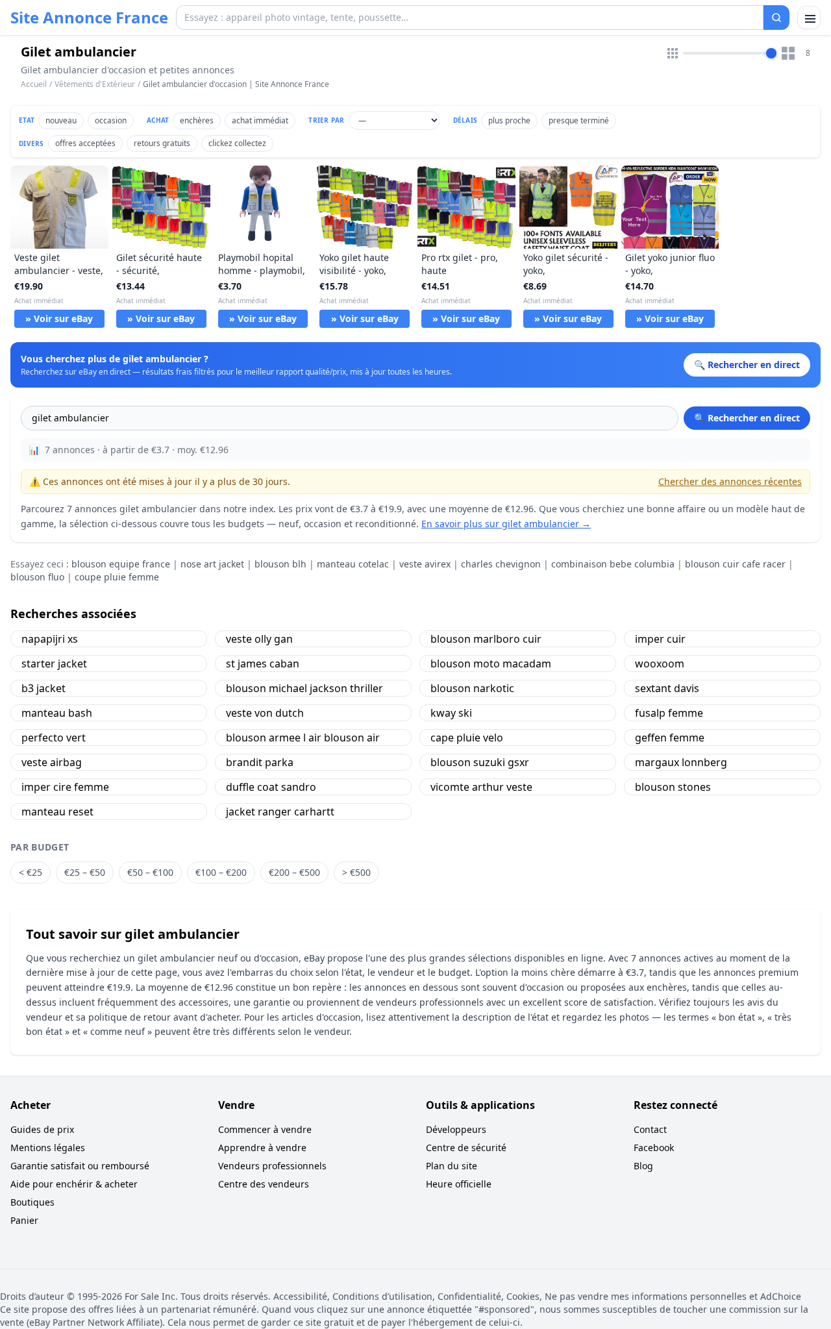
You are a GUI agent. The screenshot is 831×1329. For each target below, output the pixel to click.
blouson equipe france (120, 564)
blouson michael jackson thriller (304, 688)
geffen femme (669, 737)
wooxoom (659, 663)
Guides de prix (42, 1129)
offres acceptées (85, 143)
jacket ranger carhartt (280, 811)
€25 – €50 (84, 872)
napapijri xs (49, 639)
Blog (643, 1166)
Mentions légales (47, 1147)
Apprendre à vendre (262, 1147)
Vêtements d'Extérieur (95, 84)
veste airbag (51, 762)
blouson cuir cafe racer (735, 564)
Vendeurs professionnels (272, 1166)
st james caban (262, 663)
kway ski (451, 713)
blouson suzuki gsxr (479, 762)
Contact (650, 1129)
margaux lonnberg (681, 762)
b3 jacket (43, 688)
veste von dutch (265, 713)
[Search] (776, 17)
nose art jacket (212, 564)
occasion (111, 120)
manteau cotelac (353, 564)
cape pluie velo (466, 737)
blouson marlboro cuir (485, 639)
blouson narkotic (472, 688)
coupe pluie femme (117, 577)
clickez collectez (237, 143)
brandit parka (259, 762)
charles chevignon (501, 564)
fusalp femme (669, 713)
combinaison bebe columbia (613, 564)
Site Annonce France (89, 17)
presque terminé (579, 120)
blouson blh (280, 564)
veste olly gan (259, 639)
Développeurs (456, 1129)
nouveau (61, 120)
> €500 (356, 872)
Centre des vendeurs (263, 1184)
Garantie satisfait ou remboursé (79, 1166)
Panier (24, 1220)
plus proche (509, 120)
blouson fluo (37, 577)
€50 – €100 (150, 872)
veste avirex (425, 564)
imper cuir (660, 639)
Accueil (34, 84)
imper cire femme (65, 787)
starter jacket (54, 663)
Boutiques (32, 1202)
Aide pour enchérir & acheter (74, 1184)
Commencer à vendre (265, 1129)
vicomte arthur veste (481, 787)
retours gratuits (162, 143)
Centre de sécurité (466, 1147)
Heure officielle (458, 1184)
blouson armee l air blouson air (303, 737)
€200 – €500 (294, 872)
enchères (197, 120)
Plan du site (451, 1166)
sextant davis (667, 688)
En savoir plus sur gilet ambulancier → (506, 523)
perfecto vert (53, 737)
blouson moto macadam (490, 663)
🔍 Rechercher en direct (747, 418)
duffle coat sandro (271, 787)
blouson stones (673, 787)
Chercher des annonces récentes (730, 481)
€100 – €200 (221, 872)
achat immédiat (260, 120)
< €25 (30, 872)
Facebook (654, 1147)
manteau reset (57, 811)
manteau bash (56, 713)
